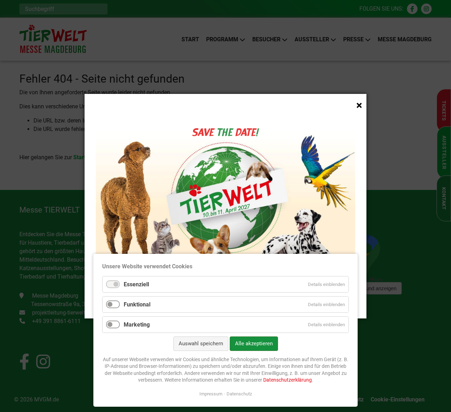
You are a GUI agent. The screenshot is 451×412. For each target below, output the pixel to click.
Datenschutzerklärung (287, 380)
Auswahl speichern (201, 343)
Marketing (137, 324)
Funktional (137, 304)
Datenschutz (239, 393)
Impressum (210, 393)
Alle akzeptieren (254, 343)
